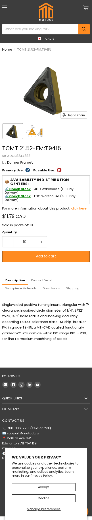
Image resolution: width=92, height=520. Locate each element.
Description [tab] (15, 280)
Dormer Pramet (20, 162)
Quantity (9, 232)
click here (79, 208)
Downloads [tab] (51, 288)
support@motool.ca (23, 433)
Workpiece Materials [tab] (21, 288)
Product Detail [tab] (41, 280)
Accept (44, 487)
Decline (44, 498)
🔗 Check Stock (18, 189)
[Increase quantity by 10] (41, 241)
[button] (13, 131)
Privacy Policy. (42, 475)
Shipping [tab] (72, 288)
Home (7, 49)
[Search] (84, 29)
